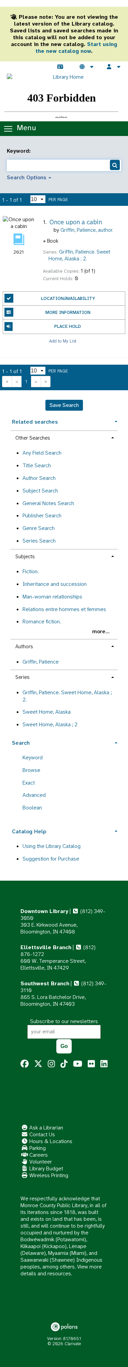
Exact (29, 782)
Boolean (32, 807)
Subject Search (40, 490)
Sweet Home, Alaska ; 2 (50, 724)
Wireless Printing (48, 1175)
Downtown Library (44, 911)
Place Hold (67, 326)
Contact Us (41, 1134)
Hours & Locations (50, 1141)
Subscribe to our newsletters (64, 1021)
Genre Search (39, 528)
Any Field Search (42, 452)
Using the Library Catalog (52, 846)
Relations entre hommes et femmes (64, 609)
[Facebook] (24, 1064)
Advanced (34, 795)
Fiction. (31, 571)
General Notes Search (48, 503)
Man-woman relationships (52, 596)
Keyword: (19, 151)
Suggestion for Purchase (51, 858)
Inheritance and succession (55, 584)
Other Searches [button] (32, 438)
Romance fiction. (42, 621)
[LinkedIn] (104, 1064)
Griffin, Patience (41, 661)
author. (86, 230)
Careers (38, 1154)
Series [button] (22, 677)
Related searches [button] (35, 421)
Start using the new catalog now (76, 48)
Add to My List (62, 341)
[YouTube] (77, 1064)
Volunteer (40, 1161)
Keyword (33, 757)
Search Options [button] (27, 177)
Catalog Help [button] (29, 831)
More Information (67, 312)
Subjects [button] (24, 556)
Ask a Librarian (45, 1127)
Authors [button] (24, 646)
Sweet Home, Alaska (47, 711)
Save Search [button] (64, 405)
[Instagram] (51, 1064)
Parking (37, 1148)
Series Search (39, 540)
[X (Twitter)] (38, 1064)
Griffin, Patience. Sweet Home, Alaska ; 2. (67, 696)
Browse (31, 770)
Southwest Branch (44, 983)
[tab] (64, 421)
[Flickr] (91, 1064)
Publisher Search (42, 515)
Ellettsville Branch (45, 947)
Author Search (39, 478)
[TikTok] (64, 1064)
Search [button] (21, 742)
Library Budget (45, 1168)
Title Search (37, 465)
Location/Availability (68, 298)
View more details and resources (61, 1270)
